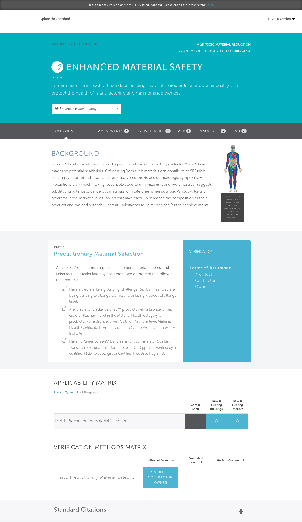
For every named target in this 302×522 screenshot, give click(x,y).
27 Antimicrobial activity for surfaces (213, 51)
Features (59, 44)
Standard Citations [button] (80, 509)
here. (211, 5)
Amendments (112, 131)
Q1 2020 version (279, 18)
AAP (183, 131)
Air (73, 44)
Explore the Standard (54, 18)
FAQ (239, 131)
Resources (211, 131)
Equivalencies (152, 131)
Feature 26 (88, 44)
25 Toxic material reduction (225, 45)
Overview (65, 132)
